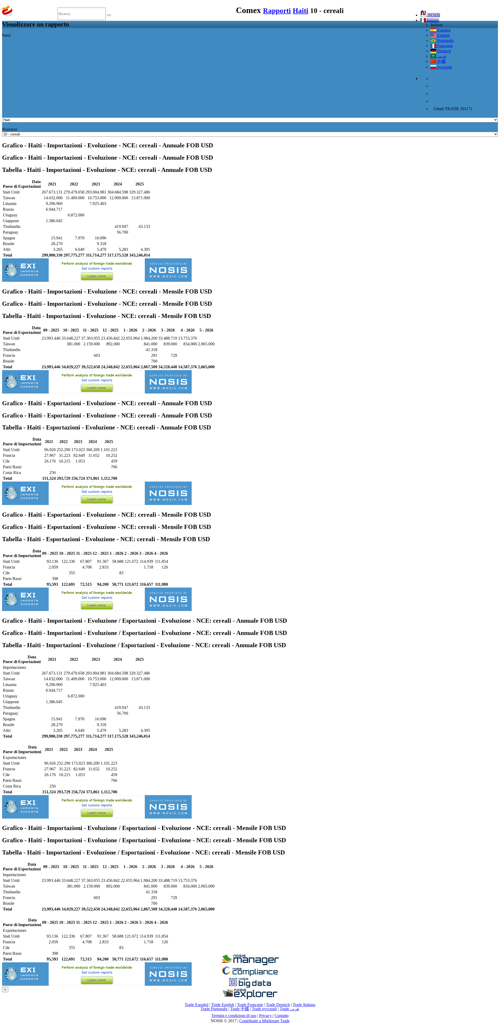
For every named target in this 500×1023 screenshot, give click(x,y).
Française (444, 45)
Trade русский (264, 1009)
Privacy (266, 1015)
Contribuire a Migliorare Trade (264, 1021)
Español (443, 30)
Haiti (300, 11)
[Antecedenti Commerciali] (250, 964)
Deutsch (443, 51)
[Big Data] (250, 986)
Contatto (281, 1015)
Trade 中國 (239, 1009)
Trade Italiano (304, 1004)
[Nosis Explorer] (250, 998)
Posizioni (9, 129)
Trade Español (196, 1004)
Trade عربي (289, 1009)
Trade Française (250, 1004)
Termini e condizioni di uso (233, 1015)
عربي (441, 56)
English (443, 35)
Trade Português (214, 1009)
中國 (441, 61)
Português (445, 40)
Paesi (6, 35)
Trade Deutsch (278, 1004)
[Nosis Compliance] (250, 975)
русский (444, 67)
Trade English (222, 1004)
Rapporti (277, 11)
